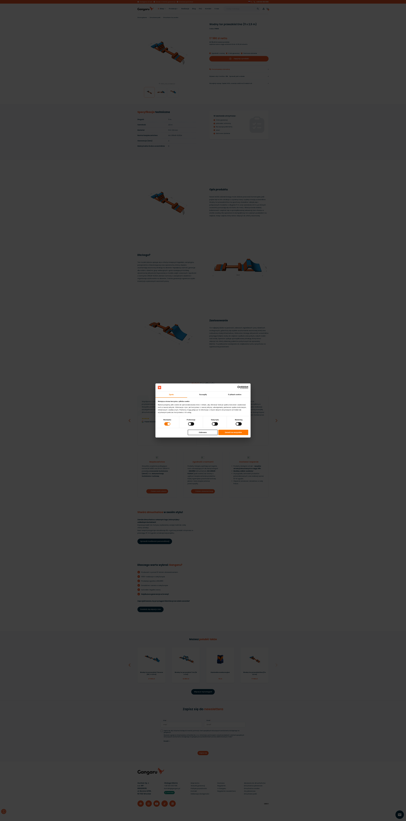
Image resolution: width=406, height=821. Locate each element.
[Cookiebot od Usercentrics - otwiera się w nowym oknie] (239, 387)
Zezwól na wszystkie (233, 432)
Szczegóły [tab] (203, 394)
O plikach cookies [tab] (234, 394)
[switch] (189, 423)
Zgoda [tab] (171, 394)
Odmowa (203, 432)
